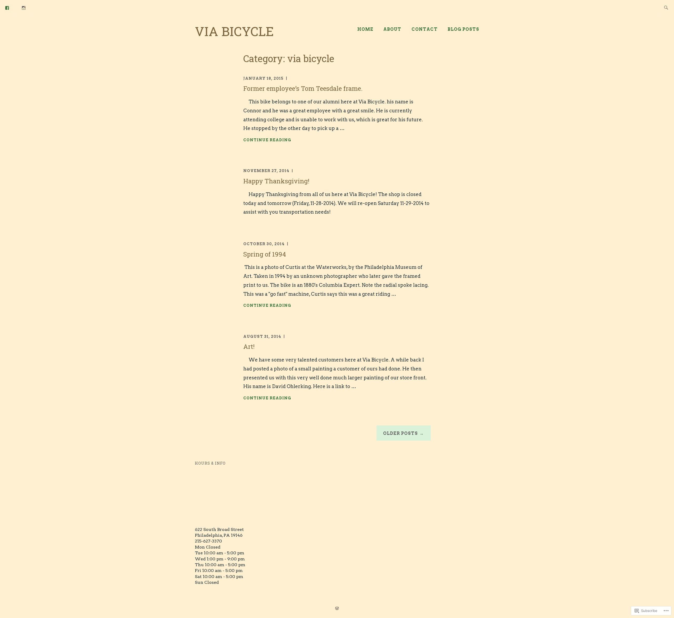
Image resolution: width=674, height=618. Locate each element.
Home (365, 29)
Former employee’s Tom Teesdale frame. (303, 88)
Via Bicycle (234, 31)
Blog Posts (463, 29)
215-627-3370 (208, 541)
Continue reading (267, 140)
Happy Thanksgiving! (276, 181)
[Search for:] (666, 8)
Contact (425, 29)
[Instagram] (24, 7)
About (392, 29)
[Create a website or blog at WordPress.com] (337, 608)
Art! (249, 346)
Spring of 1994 (264, 254)
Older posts (400, 433)
